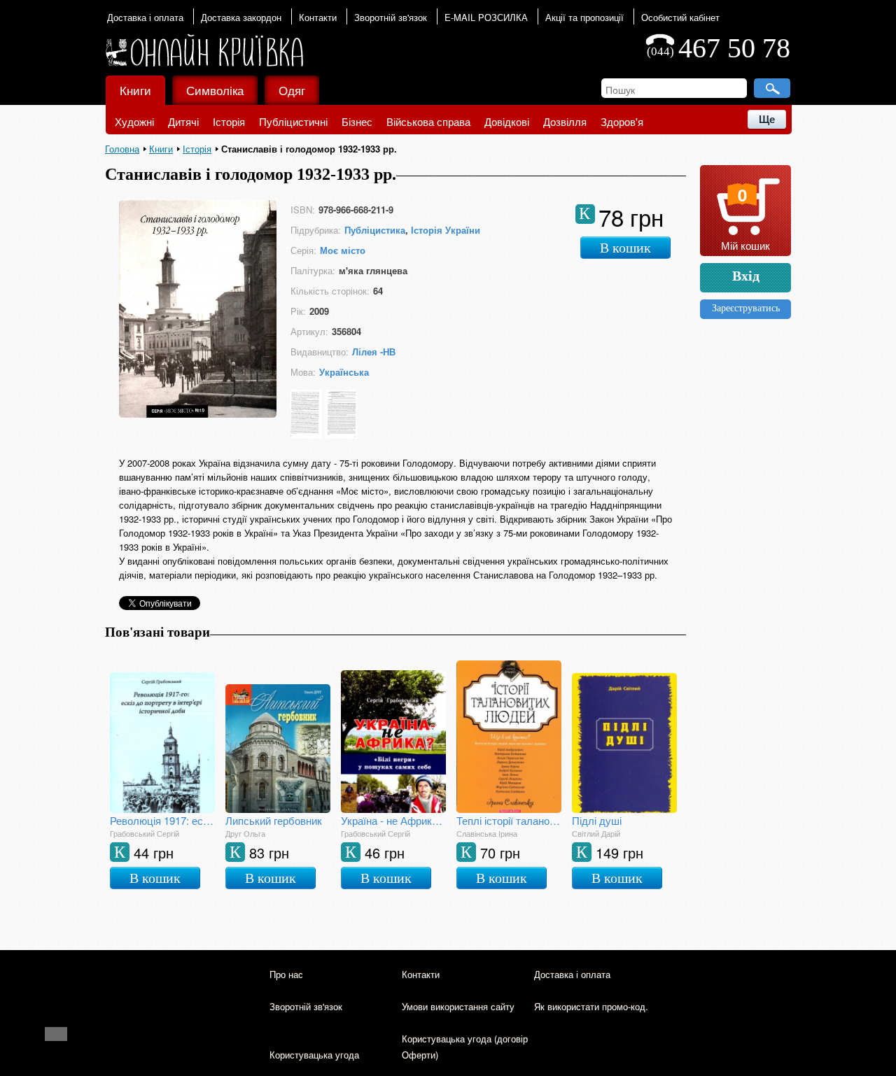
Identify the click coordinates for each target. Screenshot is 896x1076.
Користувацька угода (314, 1054)
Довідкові (506, 121)
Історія (229, 121)
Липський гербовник (273, 820)
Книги (135, 90)
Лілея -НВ (374, 351)
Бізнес (357, 121)
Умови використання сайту (458, 1006)
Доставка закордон (241, 17)
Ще (767, 119)
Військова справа (428, 121)
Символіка (215, 90)
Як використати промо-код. (591, 1006)
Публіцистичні (293, 121)
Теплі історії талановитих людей (508, 820)
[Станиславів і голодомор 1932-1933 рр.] (197, 413)
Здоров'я (622, 121)
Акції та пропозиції (584, 17)
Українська (344, 371)
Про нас (286, 974)
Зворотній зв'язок (390, 17)
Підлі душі (597, 820)
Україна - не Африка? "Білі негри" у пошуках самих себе (393, 820)
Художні (134, 121)
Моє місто (342, 250)
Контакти (318, 17)
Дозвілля (565, 121)
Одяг (292, 90)
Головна (122, 148)
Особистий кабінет (680, 17)
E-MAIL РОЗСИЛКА (486, 17)
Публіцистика (374, 229)
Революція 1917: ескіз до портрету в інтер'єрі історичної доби (162, 820)
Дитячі (183, 121)
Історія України (445, 229)
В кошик (625, 247)
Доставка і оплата (145, 17)
